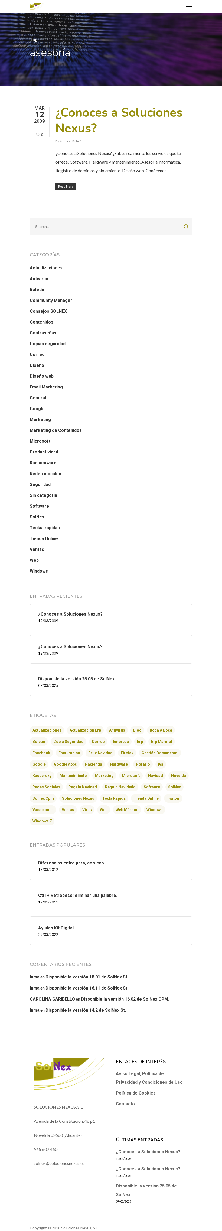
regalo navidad (82, 787)
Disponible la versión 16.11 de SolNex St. (86, 988)
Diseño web (42, 376)
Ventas (37, 549)
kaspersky (41, 775)
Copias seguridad (48, 343)
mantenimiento (73, 775)
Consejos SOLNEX (48, 311)
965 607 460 (45, 1149)
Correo (37, 354)
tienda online (146, 798)
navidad (155, 775)
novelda (178, 775)
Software (39, 506)
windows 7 (42, 821)
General (38, 397)
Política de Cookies (136, 1093)
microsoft (131, 775)
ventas (68, 810)
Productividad (44, 452)
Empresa (121, 741)
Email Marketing (46, 387)
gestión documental (160, 753)
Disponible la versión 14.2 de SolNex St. (85, 1010)
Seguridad (40, 484)
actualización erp (85, 730)
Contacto (125, 1103)
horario (143, 764)
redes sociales (46, 787)
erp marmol (161, 741)
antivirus (117, 730)
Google (37, 408)
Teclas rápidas (45, 527)
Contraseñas (43, 332)
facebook (41, 753)
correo (98, 741)
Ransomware (43, 462)
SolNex (37, 517)
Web (34, 560)
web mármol (127, 810)
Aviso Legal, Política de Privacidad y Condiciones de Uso (149, 1078)
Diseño (37, 365)
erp (140, 741)
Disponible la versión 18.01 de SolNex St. (86, 976)
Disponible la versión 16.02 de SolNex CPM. (125, 999)
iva (160, 764)
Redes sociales (45, 473)
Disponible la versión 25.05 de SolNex (146, 1190)
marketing (104, 775)
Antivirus (39, 278)
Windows (39, 571)
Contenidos (41, 322)
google (39, 764)
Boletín (77, 141)
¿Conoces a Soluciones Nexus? (119, 121)
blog (137, 730)
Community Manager (51, 300)
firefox (127, 753)
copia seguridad (68, 741)
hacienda (93, 764)
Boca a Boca (161, 730)
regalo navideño (120, 787)
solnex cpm (43, 798)
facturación (69, 753)
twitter (173, 798)
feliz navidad (100, 753)
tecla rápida (114, 798)
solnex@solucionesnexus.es (59, 1163)
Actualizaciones (46, 267)
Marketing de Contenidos (56, 430)
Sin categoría (43, 495)
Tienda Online (44, 538)
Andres (65, 141)
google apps (65, 764)
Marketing (40, 419)
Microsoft (40, 441)
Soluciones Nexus (78, 798)
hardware (119, 764)
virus (87, 810)
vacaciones (43, 810)
